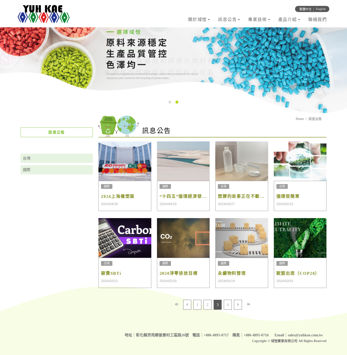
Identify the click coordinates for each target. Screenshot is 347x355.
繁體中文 (305, 9)
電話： (198, 335)
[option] (173, 70)
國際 (26, 170)
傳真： (238, 335)
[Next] (238, 305)
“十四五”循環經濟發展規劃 (183, 196)
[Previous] (187, 305)
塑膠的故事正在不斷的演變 (242, 196)
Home (300, 119)
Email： (281, 335)
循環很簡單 (288, 196)
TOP (334, 303)
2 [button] (176, 102)
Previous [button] (4, 70)
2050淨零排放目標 (179, 273)
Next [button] (342, 70)
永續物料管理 (232, 273)
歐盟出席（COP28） (298, 273)
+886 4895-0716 (256, 335)
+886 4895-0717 (216, 335)
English (321, 9)
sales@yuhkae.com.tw (305, 335)
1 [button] (169, 102)
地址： (130, 335)
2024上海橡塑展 (118, 196)
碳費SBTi (111, 273)
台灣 (26, 158)
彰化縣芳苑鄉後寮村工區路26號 (162, 335)
